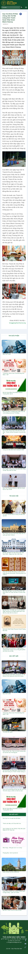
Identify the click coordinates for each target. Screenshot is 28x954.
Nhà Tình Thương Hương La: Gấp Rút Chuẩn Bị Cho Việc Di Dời (14, 488)
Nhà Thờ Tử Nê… (7, 354)
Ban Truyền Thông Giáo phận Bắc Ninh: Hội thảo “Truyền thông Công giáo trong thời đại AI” (14, 432)
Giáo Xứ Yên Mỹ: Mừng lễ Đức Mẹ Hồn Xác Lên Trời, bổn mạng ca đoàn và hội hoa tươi (14, 790)
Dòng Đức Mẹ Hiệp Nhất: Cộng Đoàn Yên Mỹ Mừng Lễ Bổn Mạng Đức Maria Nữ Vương (14, 675)
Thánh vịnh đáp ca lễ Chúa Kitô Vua (12, 823)
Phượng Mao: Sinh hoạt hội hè (10, 853)
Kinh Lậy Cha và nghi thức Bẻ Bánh (11, 818)
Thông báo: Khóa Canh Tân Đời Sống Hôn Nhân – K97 (13, 374)
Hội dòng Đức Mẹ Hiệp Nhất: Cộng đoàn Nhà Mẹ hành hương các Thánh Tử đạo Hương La (14, 771)
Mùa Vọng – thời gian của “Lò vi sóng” (12, 847)
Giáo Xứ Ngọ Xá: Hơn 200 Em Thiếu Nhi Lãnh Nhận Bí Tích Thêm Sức (14, 829)
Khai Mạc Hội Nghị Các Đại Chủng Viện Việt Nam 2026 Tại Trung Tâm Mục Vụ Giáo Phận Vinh (14, 592)
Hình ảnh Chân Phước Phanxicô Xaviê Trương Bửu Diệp (14, 629)
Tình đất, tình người (7, 732)
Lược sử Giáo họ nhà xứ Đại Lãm (11, 872)
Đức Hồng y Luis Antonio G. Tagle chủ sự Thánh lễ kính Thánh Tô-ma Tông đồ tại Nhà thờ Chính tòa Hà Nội (14, 650)
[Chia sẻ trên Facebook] (20, 14)
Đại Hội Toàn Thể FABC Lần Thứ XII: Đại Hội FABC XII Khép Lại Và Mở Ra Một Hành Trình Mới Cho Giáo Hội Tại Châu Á (14, 611)
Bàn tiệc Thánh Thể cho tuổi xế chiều (12, 910)
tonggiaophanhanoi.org (17, 323)
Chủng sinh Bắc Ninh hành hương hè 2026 (13, 449)
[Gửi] (21, 7)
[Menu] (26, 7)
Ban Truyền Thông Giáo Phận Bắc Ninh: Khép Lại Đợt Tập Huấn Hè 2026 (14, 469)
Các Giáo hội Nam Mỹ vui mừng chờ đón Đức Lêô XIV (14, 515)
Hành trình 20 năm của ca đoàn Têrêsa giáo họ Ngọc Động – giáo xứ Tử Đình (14, 891)
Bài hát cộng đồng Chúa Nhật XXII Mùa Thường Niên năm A (12, 393)
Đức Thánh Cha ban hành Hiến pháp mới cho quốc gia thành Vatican (14, 534)
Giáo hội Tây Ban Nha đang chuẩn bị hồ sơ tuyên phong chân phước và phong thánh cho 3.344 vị (14, 573)
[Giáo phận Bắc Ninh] (9, 3)
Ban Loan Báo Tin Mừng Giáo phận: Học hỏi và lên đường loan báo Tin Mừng (14, 412)
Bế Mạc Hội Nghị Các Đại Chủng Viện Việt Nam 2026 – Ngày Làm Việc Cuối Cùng (13, 553)
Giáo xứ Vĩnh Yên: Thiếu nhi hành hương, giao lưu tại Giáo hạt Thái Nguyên (14, 751)
